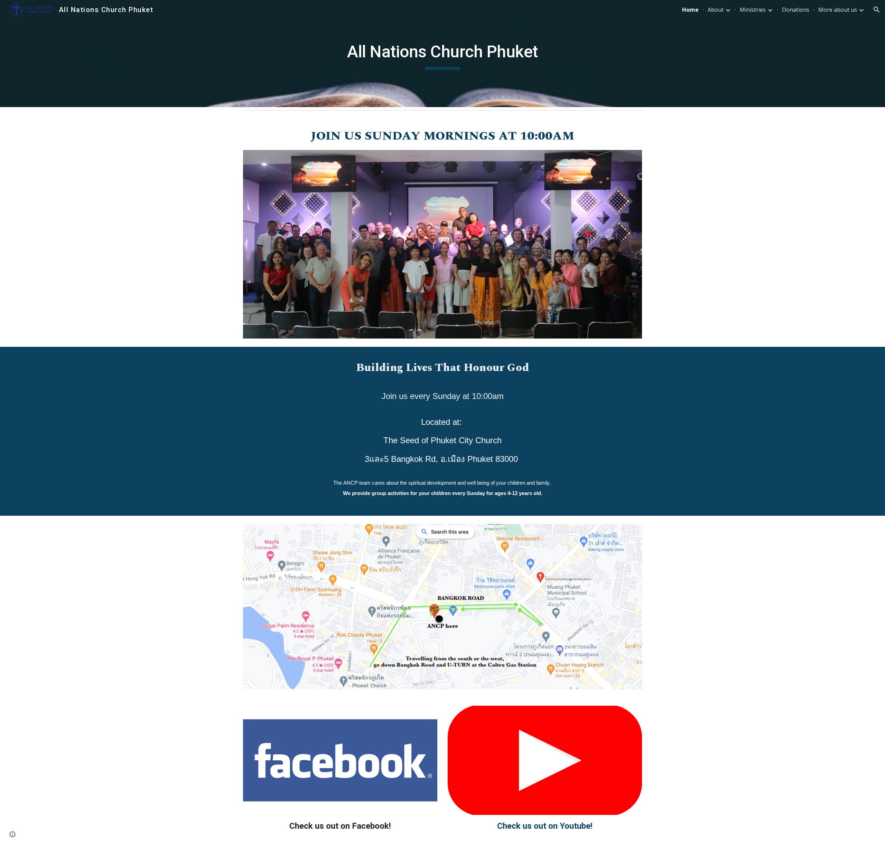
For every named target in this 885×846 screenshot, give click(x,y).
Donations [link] (795, 9)
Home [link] (690, 9)
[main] (442, 54)
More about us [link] (837, 9)
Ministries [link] (753, 9)
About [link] (716, 9)
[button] (876, 9)
